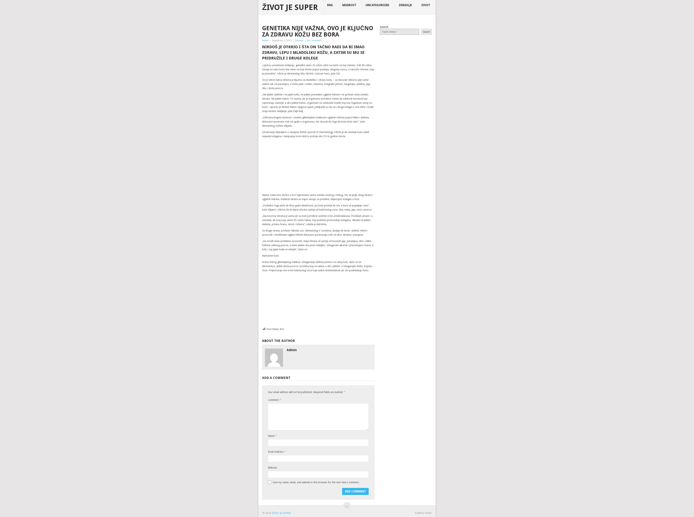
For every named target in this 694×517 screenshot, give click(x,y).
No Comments (314, 40)
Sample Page (423, 513)
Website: (272, 467)
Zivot (425, 5)
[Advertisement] (318, 166)
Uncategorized (377, 5)
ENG (330, 5)
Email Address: (277, 451)
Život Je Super (290, 7)
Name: (272, 435)
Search (384, 26)
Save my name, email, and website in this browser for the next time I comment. (316, 482)
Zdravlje (405, 5)
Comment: (274, 400)
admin (265, 40)
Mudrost (349, 5)
